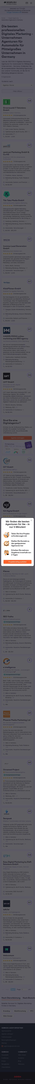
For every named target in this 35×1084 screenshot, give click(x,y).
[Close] (31, 520)
